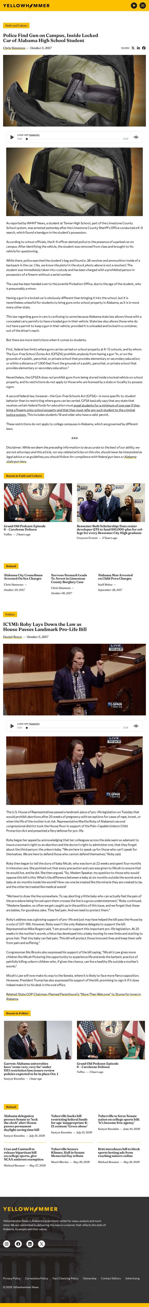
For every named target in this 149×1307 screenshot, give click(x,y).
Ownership (89, 1278)
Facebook (144, 48)
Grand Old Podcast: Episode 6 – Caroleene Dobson (25, 527)
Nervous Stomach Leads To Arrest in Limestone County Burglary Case (69, 578)
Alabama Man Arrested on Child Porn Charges (115, 576)
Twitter (133, 48)
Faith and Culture (16, 25)
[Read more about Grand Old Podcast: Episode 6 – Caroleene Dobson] (38, 502)
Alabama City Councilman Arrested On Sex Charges (23, 576)
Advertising (132, 1278)
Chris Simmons (14, 48)
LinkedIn (138, 48)
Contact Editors (111, 1278)
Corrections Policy (36, 1278)
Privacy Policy (11, 1278)
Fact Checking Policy (65, 1278)
